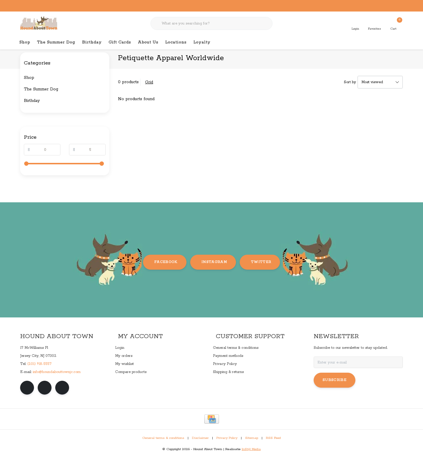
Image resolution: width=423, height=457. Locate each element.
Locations (175, 42)
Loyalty (201, 42)
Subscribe (334, 380)
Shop (24, 42)
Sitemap (251, 438)
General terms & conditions (163, 438)
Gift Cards (119, 42)
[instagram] (45, 388)
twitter (261, 262)
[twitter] (62, 388)
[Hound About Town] (38, 23)
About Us (148, 42)
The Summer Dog (56, 42)
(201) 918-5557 (39, 364)
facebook (166, 262)
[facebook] (27, 388)
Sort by (350, 82)
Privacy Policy (226, 438)
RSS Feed (273, 438)
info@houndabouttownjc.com (57, 372)
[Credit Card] (211, 419)
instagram (214, 262)
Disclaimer (200, 438)
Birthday (92, 42)
